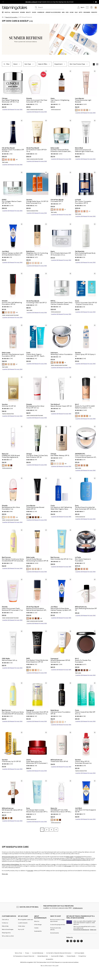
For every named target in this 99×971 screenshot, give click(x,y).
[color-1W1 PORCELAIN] (84, 110)
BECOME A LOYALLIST (31, 2)
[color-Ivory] (9, 312)
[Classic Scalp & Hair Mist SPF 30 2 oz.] (86, 694)
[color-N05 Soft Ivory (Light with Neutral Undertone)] (76, 211)
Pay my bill (21, 929)
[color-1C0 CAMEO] (82, 110)
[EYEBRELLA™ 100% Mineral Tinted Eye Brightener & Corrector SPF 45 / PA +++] (13, 438)
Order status (21, 926)
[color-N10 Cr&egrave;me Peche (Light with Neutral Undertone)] (79, 211)
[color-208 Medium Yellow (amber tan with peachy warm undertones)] (87, 465)
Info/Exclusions (78, 908)
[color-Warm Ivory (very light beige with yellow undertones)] (63, 722)
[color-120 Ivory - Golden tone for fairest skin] (6, 517)
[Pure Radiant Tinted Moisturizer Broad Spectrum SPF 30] (37, 643)
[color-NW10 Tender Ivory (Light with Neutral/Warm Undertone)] (84, 211)
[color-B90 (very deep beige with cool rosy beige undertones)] (38, 618)
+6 (40, 670)
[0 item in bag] (95, 7)
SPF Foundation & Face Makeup (10, 864)
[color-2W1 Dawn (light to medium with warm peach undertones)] (14, 364)
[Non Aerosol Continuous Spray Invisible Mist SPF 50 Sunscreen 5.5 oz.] (13, 541)
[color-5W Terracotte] (38, 517)
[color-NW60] (79, 670)
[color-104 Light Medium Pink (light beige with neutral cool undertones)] (79, 465)
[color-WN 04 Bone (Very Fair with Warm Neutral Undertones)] (63, 464)
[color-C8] (87, 416)
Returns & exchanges (7, 929)
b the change (37, 924)
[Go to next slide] (93, 2)
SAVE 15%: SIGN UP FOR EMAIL (29, 907)
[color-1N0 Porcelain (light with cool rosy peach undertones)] (28, 569)
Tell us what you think (8, 936)
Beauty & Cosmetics (11, 17)
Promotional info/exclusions (81, 929)
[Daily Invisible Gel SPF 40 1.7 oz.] (62, 541)
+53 (90, 416)
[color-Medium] (9, 465)
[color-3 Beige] (57, 210)
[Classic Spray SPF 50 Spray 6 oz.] (86, 337)
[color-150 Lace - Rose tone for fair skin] (14, 517)
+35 (65, 463)
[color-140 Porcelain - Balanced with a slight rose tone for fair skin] (11, 517)
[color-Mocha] (79, 569)
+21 (41, 569)
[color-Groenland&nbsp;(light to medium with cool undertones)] (33, 670)
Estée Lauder (69, 856)
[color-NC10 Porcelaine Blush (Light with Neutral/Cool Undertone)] (82, 211)
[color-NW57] (84, 670)
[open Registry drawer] (91, 7)
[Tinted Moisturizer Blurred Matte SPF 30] (37, 490)
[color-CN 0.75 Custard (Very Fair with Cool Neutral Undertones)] (57, 464)
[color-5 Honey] (63, 210)
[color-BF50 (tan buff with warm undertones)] (33, 618)
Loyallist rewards (22, 923)
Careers (36, 928)
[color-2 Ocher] (55, 210)
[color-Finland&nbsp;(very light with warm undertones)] (30, 670)
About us (36, 921)
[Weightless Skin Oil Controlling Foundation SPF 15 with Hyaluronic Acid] (37, 235)
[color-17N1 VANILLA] (52, 362)
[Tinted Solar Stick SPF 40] (62, 744)
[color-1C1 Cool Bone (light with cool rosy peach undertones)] (3, 364)
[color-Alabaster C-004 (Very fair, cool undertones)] (30, 263)
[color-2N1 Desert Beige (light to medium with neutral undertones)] (11, 364)
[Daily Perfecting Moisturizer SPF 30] (86, 591)
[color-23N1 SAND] (57, 362)
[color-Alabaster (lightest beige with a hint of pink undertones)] (52, 722)
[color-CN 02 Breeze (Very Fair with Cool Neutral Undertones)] (60, 464)
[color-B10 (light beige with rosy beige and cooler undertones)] (6, 160)
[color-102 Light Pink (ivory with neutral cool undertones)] (76, 465)
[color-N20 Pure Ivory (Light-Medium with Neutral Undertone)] (87, 211)
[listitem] (49, 2)
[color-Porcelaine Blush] (84, 569)
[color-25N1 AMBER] (60, 362)
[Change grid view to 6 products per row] (97, 64)
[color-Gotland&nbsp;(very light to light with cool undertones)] (38, 670)
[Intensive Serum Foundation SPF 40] (62, 694)
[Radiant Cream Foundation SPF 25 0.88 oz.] (13, 132)
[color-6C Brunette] (36, 517)
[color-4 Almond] (60, 210)
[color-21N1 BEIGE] (55, 362)
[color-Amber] (3, 312)
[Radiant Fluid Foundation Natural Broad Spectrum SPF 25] (37, 591)
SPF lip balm (67, 866)
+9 (89, 110)
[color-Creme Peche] (87, 569)
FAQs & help (5, 926)
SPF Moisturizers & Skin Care (9, 856)
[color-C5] (84, 416)
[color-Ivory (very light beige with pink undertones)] (60, 722)
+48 (41, 263)
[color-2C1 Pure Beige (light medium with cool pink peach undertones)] (38, 569)
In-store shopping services (57, 924)
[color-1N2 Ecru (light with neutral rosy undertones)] (9, 364)
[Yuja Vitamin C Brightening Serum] (62, 82)
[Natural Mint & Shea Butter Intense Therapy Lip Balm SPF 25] (62, 591)
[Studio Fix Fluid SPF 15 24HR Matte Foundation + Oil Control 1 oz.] (86, 388)
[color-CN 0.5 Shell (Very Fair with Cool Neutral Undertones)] (55, 464)
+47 (90, 670)
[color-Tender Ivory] (82, 569)
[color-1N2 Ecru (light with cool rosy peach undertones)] (30, 569)
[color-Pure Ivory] (76, 569)
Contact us (5, 923)
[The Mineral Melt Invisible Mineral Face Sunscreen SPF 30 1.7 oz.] (37, 792)
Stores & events (54, 933)
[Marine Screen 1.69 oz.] (13, 643)
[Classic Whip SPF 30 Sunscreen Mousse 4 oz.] (86, 744)
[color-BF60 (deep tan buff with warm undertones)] (30, 618)
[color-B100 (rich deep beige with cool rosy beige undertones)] (36, 618)
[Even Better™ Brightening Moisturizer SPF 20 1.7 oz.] (13, 82)
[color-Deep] (6, 818)
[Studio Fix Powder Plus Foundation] (86, 643)
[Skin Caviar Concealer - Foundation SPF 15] (86, 184)
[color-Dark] (11, 465)
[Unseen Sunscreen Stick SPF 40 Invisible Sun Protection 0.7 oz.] (37, 694)
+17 (16, 364)
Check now (93, 929)
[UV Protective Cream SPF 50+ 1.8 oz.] (37, 132)
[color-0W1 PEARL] (79, 110)
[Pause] (96, 2)
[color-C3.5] (76, 416)
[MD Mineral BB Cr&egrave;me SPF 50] (13, 792)
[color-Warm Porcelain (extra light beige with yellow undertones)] (57, 722)
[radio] (76, 110)
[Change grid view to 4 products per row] (94, 64)
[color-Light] (6, 465)
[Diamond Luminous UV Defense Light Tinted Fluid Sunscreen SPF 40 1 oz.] (86, 132)
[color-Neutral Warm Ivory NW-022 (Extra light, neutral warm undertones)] (28, 263)
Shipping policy (6, 932)
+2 (65, 362)
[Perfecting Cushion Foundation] (62, 337)
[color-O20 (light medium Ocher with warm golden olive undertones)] (14, 160)
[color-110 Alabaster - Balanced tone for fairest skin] (3, 517)
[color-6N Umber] (33, 517)
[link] (13, 103)
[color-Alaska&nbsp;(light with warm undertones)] (28, 670)
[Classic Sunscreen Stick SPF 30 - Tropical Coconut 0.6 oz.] (86, 285)
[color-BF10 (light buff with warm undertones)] (11, 160)
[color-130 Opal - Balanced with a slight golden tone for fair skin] (9, 517)
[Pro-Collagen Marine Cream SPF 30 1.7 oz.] (13, 184)
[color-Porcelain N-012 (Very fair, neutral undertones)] (36, 263)
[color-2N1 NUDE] (87, 110)
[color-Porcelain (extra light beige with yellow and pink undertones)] (55, 722)
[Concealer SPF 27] (62, 184)
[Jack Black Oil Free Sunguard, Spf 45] (86, 792)
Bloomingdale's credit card (25, 919)
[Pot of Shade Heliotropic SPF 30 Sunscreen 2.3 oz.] (62, 235)
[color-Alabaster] (6, 312)
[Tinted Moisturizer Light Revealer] (86, 82)
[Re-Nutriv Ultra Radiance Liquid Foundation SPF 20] (13, 337)
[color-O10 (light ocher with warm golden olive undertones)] (9, 160)
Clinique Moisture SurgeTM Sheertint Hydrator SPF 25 (75, 860)
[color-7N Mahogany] (30, 517)
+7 (65, 209)
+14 (41, 517)
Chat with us (5, 919)
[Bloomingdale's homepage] (3, 17)
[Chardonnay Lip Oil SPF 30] (13, 744)
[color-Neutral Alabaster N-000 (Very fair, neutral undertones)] (33, 263)
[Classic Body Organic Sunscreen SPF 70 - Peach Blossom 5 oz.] (37, 337)
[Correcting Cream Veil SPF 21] (37, 285)
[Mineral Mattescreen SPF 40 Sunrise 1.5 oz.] (62, 643)
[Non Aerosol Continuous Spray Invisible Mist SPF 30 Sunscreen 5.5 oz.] (13, 694)
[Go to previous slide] (3, 2)
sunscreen (30, 870)
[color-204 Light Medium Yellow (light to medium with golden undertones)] (84, 465)
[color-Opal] (11, 312)
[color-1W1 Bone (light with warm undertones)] (6, 364)
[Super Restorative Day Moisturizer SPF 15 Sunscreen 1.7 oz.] (37, 744)
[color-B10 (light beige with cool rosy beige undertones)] (28, 618)
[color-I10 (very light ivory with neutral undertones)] (3, 160)
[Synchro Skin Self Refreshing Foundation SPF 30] (13, 285)
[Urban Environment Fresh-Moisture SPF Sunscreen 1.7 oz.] (13, 591)
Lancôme (78, 856)
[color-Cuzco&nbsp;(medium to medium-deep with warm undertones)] (36, 670)
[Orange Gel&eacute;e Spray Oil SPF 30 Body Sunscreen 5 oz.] (37, 184)
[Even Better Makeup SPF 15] (62, 438)
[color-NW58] (82, 670)
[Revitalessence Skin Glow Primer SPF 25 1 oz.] (37, 388)
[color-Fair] (3, 465)
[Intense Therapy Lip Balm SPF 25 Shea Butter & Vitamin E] (13, 235)
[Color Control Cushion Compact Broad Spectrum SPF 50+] (86, 438)
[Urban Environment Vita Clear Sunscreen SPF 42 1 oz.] (37, 82)
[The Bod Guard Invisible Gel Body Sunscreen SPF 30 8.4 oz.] (86, 490)
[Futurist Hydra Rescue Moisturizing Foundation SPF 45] (37, 541)
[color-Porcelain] (14, 312)
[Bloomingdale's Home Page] (14, 8)
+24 (17, 517)
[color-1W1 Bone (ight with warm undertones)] (33, 569)
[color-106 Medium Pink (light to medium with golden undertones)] (82, 465)
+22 (17, 312)
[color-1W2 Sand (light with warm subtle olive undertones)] (36, 569)
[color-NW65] (76, 670)
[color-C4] (79, 416)
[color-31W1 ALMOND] (63, 362)
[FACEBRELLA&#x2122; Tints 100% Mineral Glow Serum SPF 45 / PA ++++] (62, 792)
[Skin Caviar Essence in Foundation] (86, 541)
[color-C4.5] (82, 416)
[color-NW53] (87, 670)
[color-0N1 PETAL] (76, 110)
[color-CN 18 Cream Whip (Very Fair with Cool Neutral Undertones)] (52, 464)
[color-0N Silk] (28, 517)
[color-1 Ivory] (52, 210)
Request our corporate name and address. (67, 962)
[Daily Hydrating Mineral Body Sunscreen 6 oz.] (86, 235)
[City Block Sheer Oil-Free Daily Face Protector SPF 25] (37, 438)
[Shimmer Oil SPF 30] (13, 388)
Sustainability (38, 931)
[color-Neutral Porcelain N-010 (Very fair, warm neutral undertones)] (38, 263)
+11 (89, 211)
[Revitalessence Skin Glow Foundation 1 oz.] (13, 490)
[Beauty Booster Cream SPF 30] (62, 388)
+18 (16, 159)
